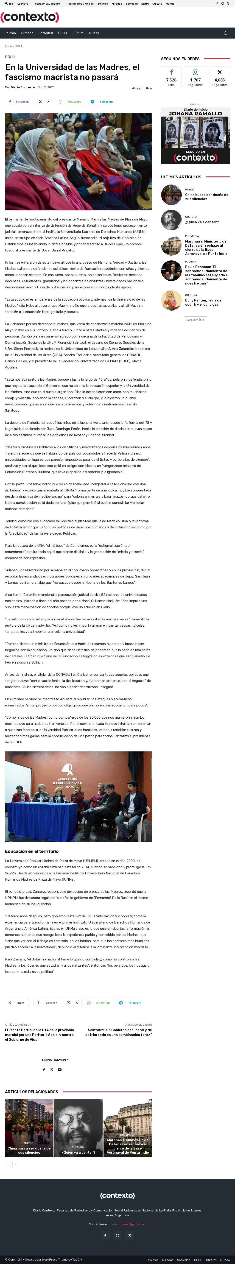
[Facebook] (217, 3)
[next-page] (15, 1165)
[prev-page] (8, 1165)
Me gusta (172, 70)
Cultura (78, 1147)
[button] (225, 33)
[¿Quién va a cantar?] (78, 1128)
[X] (228, 3)
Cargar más (193, 320)
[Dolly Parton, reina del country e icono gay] (171, 300)
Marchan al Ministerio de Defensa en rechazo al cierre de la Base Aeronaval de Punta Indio (128, 1146)
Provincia (127, 1135)
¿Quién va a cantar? (78, 1152)
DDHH (19, 46)
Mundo (28, 1143)
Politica (190, 261)
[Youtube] (60, 1068)
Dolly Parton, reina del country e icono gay (203, 302)
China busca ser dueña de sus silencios (29, 1150)
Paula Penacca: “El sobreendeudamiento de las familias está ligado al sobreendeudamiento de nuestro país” (207, 275)
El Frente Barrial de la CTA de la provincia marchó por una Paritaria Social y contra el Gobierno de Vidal (39, 1035)
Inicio (8, 46)
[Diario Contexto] (23, 1064)
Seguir (196, 70)
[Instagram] (222, 3)
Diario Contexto (23, 87)
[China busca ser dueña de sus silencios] (29, 1128)
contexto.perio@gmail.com (127, 1224)
